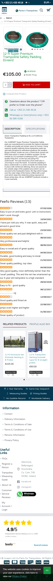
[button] (28, 40)
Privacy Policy (19, 576)
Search (9, 18)
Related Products (14, 324)
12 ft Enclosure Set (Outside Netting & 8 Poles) (14, 357)
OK (47, 570)
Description (12, 129)
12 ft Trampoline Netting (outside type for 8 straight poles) (38, 358)
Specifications (35, 129)
